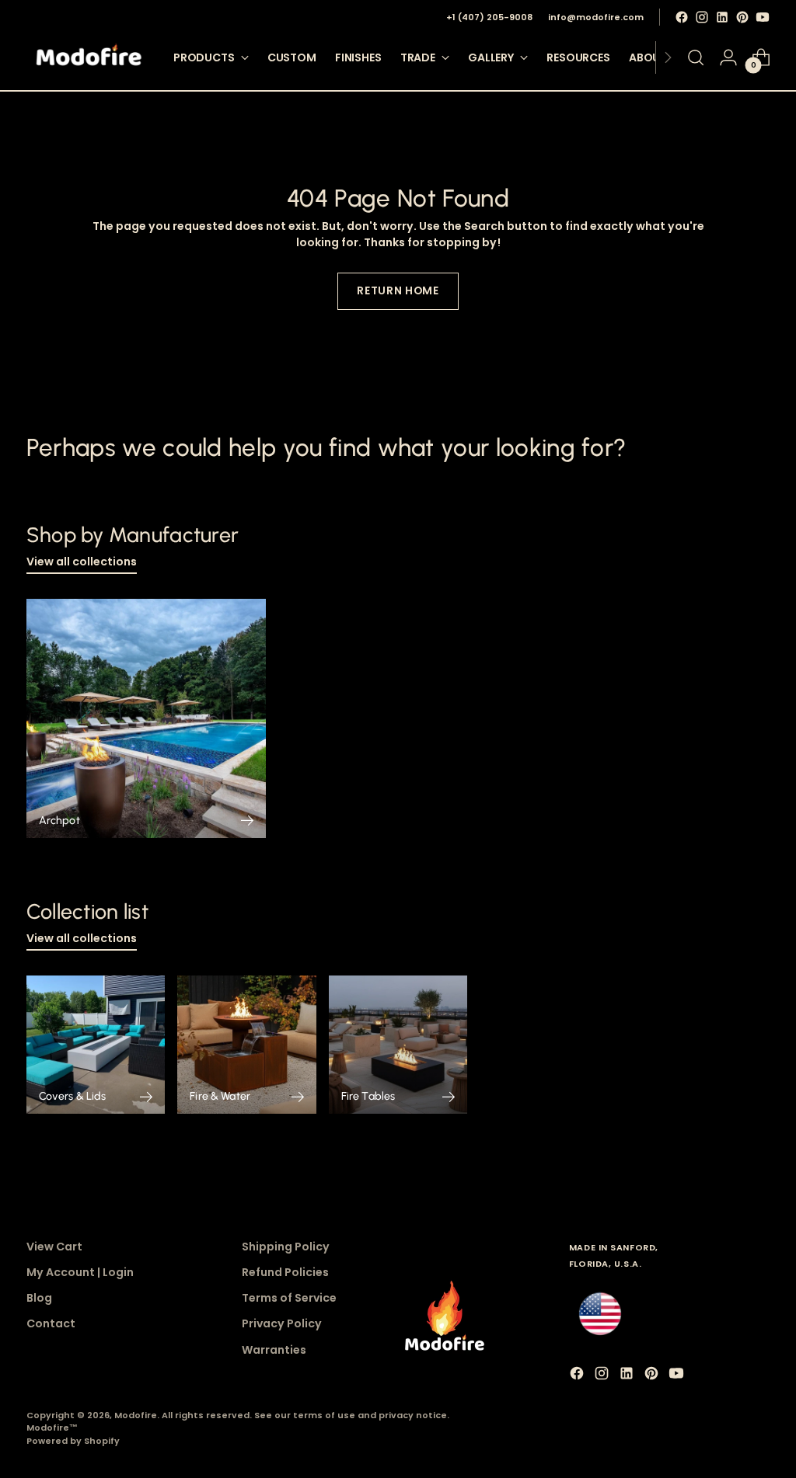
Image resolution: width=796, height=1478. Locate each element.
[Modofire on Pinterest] (742, 17)
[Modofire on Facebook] (682, 17)
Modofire (135, 1415)
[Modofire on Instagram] (702, 17)
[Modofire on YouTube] (763, 17)
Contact (50, 1323)
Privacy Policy (282, 1323)
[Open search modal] (695, 57)
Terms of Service (289, 1298)
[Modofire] (88, 57)
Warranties (274, 1350)
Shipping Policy (286, 1246)
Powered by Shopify (73, 1441)
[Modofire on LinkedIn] (722, 17)
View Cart (54, 1246)
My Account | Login (80, 1272)
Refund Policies (285, 1272)
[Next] (667, 57)
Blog (39, 1298)
